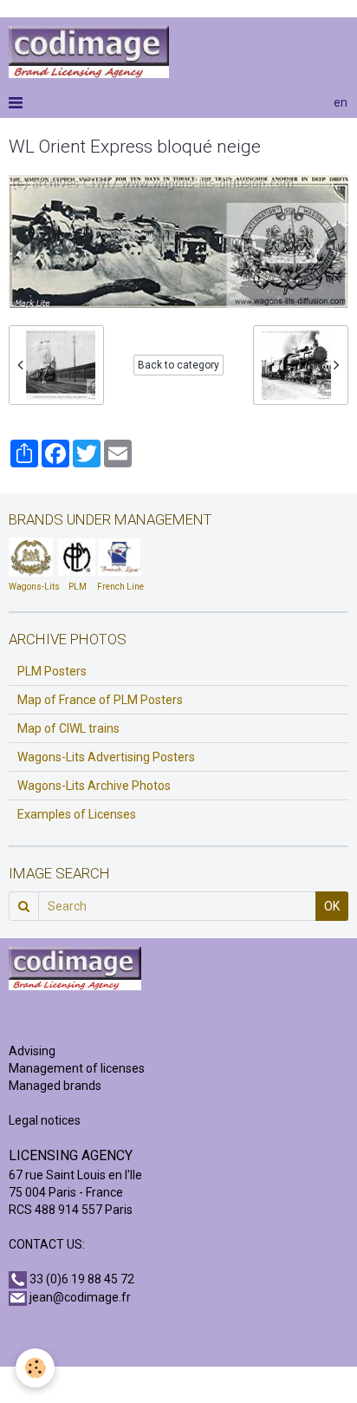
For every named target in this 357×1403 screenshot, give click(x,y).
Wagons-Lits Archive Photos (94, 786)
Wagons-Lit (32, 586)
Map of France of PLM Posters (100, 700)
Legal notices (45, 1120)
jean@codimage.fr (80, 1297)
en (340, 102)
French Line (120, 586)
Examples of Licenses (76, 814)
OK (332, 906)
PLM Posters (52, 671)
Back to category (178, 365)
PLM (77, 586)
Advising (32, 1051)
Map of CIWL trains (68, 728)
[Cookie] (35, 1367)
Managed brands (55, 1086)
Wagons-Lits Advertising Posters (106, 757)
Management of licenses (77, 1068)
